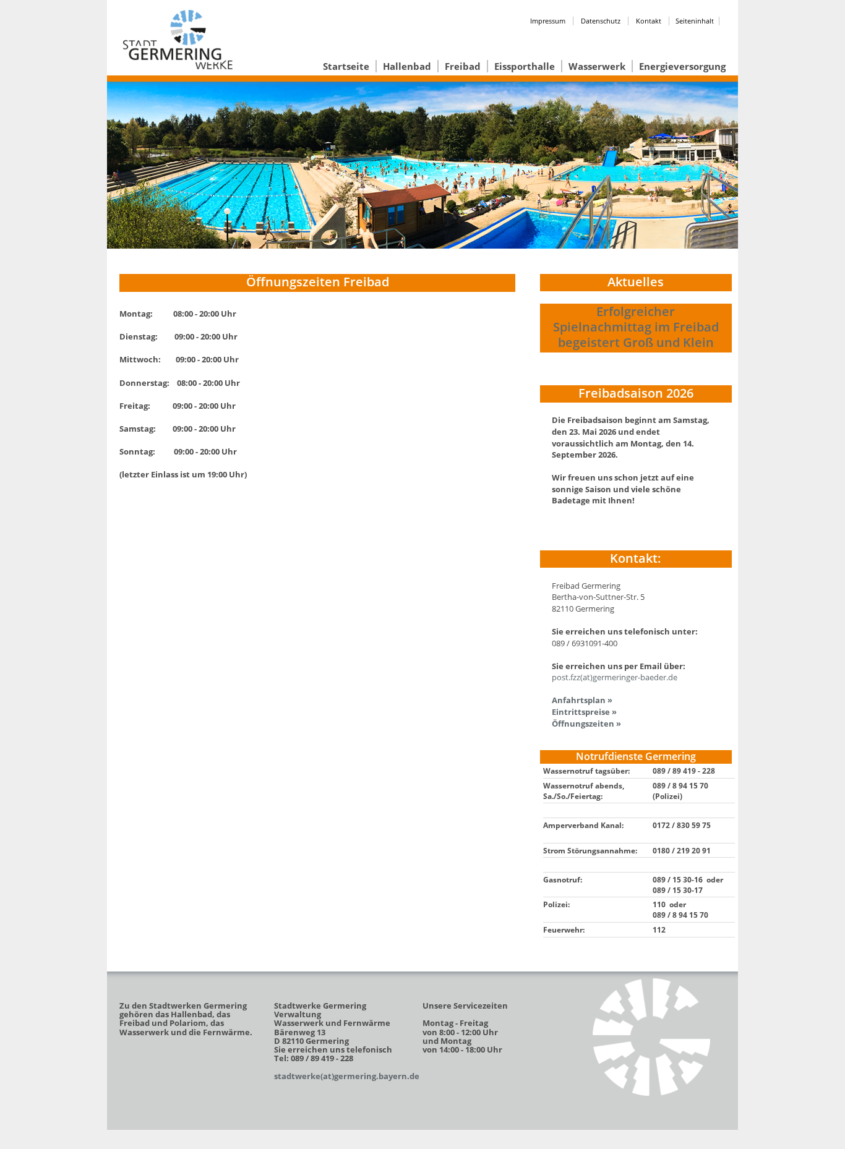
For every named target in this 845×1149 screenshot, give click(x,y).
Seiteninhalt (695, 20)
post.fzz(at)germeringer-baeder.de (614, 677)
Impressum (547, 20)
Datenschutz (600, 20)
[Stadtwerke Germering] (651, 1037)
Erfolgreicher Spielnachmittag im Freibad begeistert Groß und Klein (636, 327)
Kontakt (648, 20)
